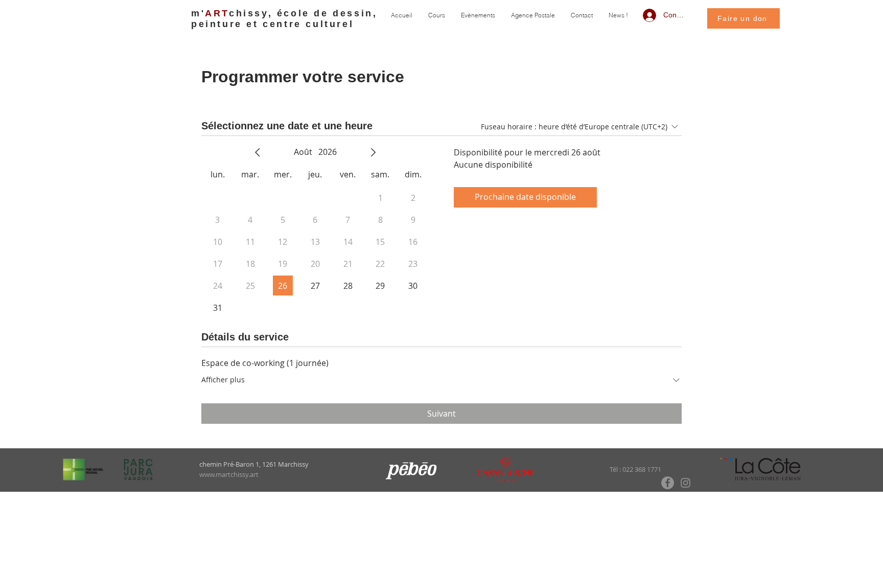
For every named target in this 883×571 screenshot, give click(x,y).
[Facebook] (667, 482)
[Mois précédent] (257, 152)
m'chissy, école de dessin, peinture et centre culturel (284, 18)
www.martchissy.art (229, 474)
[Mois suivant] (373, 152)
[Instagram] (685, 482)
